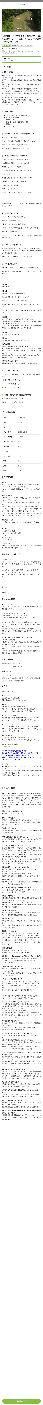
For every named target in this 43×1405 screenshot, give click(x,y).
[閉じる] (3, 4)
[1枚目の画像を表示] (17, 28)
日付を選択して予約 (21, 1401)
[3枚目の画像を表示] (23, 28)
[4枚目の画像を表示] (26, 28)
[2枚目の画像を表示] (20, 28)
